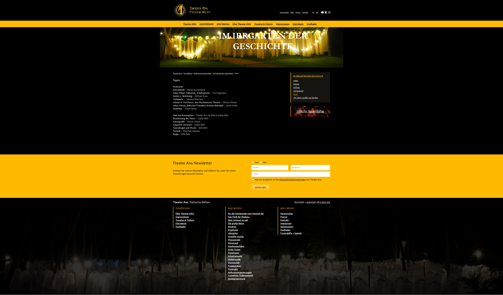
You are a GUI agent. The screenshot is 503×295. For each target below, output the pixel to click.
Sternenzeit (234, 262)
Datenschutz (286, 226)
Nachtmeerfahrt (236, 246)
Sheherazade (234, 259)
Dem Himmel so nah (238, 220)
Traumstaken (234, 266)
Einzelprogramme (236, 278)
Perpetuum (233, 252)
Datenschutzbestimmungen (292, 179)
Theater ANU (189, 24)
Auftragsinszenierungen (202, 73)
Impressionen (282, 24)
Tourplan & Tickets (263, 24)
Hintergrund (298, 91)
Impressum (285, 223)
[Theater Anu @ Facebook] (325, 12)
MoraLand (233, 243)
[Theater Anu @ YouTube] (322, 12)
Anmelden (260, 187)
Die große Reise (236, 223)
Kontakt (305, 12)
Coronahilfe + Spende (291, 233)
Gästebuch (298, 24)
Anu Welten (188, 73)
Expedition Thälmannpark (240, 275)
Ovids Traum (234, 249)
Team (295, 94)
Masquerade (234, 239)
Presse (298, 12)
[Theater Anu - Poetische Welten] (192, 10)
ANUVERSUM (206, 24)
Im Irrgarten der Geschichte (308, 76)
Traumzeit (233, 269)
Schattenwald (235, 256)
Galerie (296, 84)
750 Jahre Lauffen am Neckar (305, 98)
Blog (292, 12)
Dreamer (232, 226)
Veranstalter (284, 12)
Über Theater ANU (242, 24)
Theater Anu (177, 73)
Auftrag (296, 87)
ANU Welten (223, 24)
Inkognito (233, 233)
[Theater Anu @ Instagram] (329, 12)
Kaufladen (312, 24)
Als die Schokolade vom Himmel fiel (246, 213)
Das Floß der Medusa (238, 216)
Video (295, 81)
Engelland (233, 230)
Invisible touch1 (236, 236)
